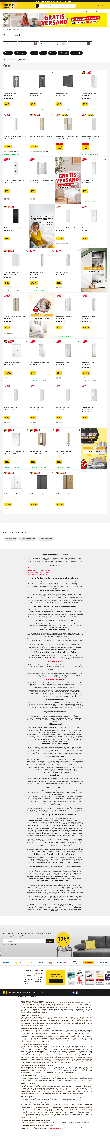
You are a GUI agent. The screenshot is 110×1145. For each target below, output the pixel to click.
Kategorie (10, 44)
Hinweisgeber (12, 992)
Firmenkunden (39, 977)
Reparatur (26, 981)
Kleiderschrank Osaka (61, 339)
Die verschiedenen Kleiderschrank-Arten (39, 570)
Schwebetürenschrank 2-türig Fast (12, 428)
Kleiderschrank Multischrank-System (65, 204)
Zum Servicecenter (56, 981)
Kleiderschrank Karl (86, 383)
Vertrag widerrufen (29, 979)
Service (25, 977)
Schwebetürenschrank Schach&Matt (65, 112)
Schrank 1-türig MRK (60, 249)
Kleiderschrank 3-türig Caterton (37, 428)
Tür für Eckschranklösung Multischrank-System (42, 157)
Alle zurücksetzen (24, 59)
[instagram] (77, 992)
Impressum (38, 979)
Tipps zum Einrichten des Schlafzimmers (39, 574)
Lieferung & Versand (29, 975)
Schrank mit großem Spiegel (47, 827)
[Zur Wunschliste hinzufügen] (27, 72)
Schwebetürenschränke (76, 44)
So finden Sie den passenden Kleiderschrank (40, 568)
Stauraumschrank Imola (61, 428)
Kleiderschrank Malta (35, 249)
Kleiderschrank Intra (8, 70)
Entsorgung (27, 983)
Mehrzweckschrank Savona (88, 112)
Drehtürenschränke (25, 44)
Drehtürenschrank (86, 157)
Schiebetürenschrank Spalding (37, 339)
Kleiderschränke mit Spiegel (50, 44)
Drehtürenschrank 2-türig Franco (12, 204)
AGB (25, 973)
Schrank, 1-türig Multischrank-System (13, 112)
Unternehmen (38, 973)
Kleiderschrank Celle (86, 339)
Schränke (77, 792)
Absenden (50, 941)
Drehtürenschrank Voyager (10, 339)
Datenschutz (38, 981)
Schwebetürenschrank (55, 679)
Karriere (37, 975)
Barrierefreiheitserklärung (24, 992)
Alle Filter (8, 52)
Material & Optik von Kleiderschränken (38, 572)
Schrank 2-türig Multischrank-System (13, 293)
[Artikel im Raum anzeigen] (7, 66)
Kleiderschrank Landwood (62, 293)
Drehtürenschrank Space (88, 70)
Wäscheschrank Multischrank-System (13, 157)
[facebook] (73, 992)
